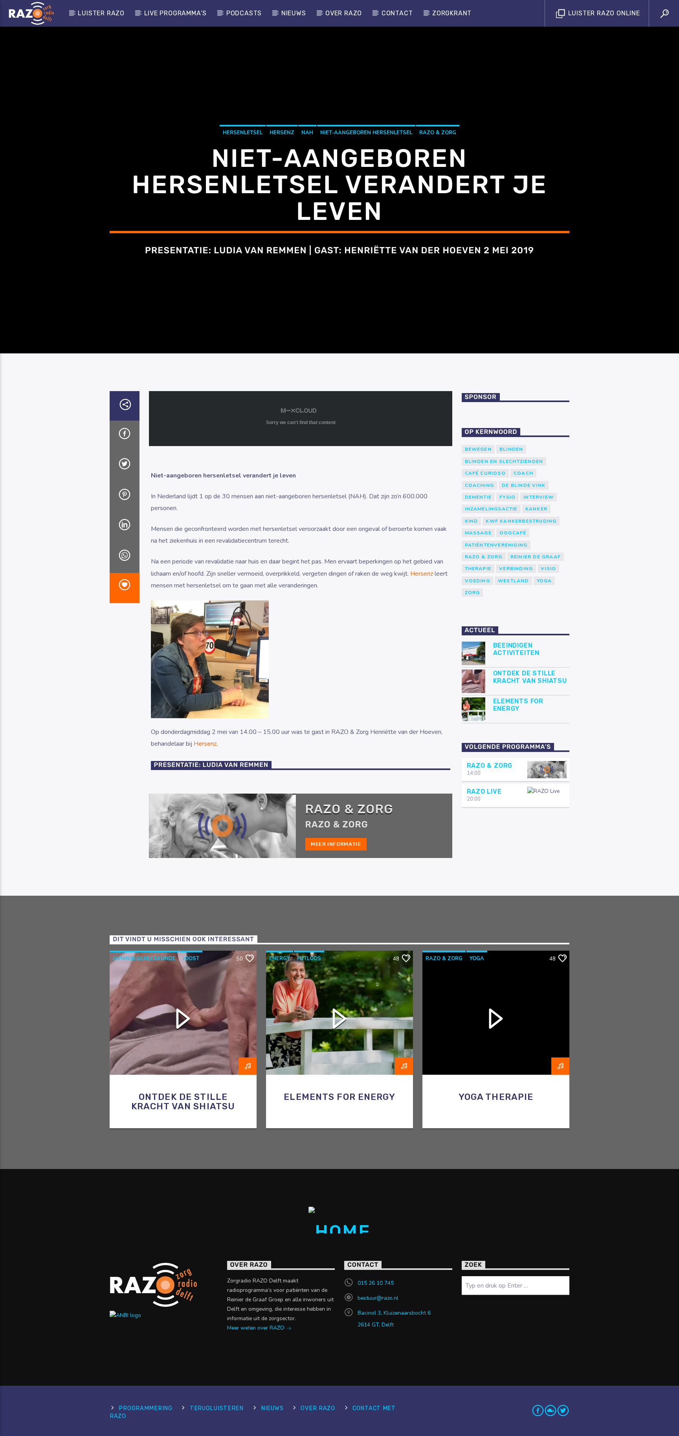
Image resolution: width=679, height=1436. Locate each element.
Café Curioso (485, 473)
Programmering (145, 1408)
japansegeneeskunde (144, 958)
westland (513, 581)
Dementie (478, 497)
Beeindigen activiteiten (516, 649)
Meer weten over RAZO (256, 1328)
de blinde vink (523, 485)
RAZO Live (484, 791)
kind (471, 521)
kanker (536, 509)
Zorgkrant (452, 13)
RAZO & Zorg (437, 132)
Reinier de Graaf (535, 557)
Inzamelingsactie (491, 509)
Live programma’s (175, 13)
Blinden (511, 449)
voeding (477, 581)
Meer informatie (336, 844)
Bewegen (478, 449)
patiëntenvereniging (496, 545)
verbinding (516, 568)
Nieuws (293, 13)
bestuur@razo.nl (378, 1298)
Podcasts (244, 13)
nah (307, 132)
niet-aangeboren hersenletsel (366, 132)
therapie (478, 568)
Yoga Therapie (496, 1097)
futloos (309, 958)
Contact (397, 13)
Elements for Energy (518, 704)
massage (478, 533)
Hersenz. (206, 743)
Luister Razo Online (603, 13)
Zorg (472, 592)
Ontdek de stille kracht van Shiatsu (530, 677)
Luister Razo (101, 13)
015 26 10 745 (376, 1283)
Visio (548, 568)
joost (191, 958)
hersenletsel (242, 132)
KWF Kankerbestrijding (521, 521)
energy (279, 958)
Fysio (507, 497)
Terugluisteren (217, 1408)
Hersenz (282, 132)
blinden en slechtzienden (504, 461)
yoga (544, 581)
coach (523, 473)
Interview (538, 497)
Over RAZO (343, 13)
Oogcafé (512, 533)
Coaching (479, 485)
